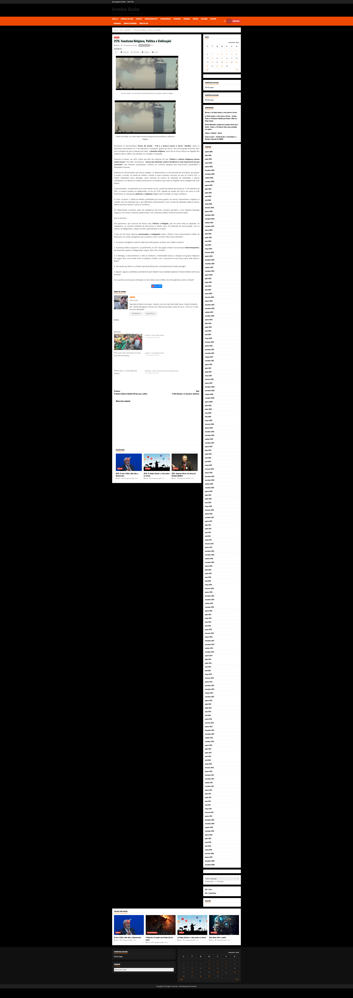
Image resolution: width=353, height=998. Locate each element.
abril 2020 (208, 416)
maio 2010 (208, 842)
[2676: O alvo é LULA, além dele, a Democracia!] (129, 462)
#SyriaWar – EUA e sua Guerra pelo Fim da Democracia (162, 371)
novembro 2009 (210, 865)
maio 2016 (208, 577)
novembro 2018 (209, 480)
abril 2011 (208, 805)
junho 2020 (208, 409)
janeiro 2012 (208, 771)
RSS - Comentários (210, 893)
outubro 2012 (209, 738)
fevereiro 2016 (209, 588)
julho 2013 (208, 704)
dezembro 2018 (209, 476)
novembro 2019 (209, 435)
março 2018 (208, 506)
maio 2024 (208, 241)
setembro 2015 (209, 607)
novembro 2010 (209, 823)
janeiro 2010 (208, 857)
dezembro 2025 (209, 170)
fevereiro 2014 (209, 678)
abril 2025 (208, 200)
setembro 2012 (209, 741)
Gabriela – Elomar (216, 133)
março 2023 (208, 293)
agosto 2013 (208, 700)
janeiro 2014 (208, 682)
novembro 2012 (209, 734)
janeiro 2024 (209, 256)
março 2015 (208, 629)
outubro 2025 (209, 178)
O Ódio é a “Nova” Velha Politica (154, 335)
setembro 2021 (209, 360)
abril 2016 (208, 581)
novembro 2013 (209, 689)
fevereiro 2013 (209, 723)
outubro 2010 (209, 827)
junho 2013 (208, 708)
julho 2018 (208, 495)
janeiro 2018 (208, 514)
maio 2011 (208, 801)
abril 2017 (208, 536)
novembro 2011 (209, 779)
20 (212, 62)
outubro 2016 (209, 558)
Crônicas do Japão (127, 19)
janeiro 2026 (209, 166)
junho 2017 (208, 529)
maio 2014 (208, 667)
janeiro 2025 (209, 211)
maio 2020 (208, 413)
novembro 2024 (209, 219)
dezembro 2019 (209, 431)
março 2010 (208, 850)
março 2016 (208, 585)
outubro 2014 (209, 648)
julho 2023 (208, 278)
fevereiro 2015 (209, 633)
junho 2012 (208, 753)
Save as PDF (158, 286)
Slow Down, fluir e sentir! (217, 937)
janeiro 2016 (208, 592)
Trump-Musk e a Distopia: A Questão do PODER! (220, 138)
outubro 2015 (209, 603)
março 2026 (208, 163)
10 (231, 54)
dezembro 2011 (209, 775)
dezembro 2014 (209, 641)
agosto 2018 (208, 491)
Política (195, 19)
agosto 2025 (208, 185)
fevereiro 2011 (209, 812)
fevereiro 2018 (209, 510)
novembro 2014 (209, 644)
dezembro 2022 (209, 305)
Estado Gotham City (151, 19)
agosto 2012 (208, 745)
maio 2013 (208, 711)
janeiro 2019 (208, 473)
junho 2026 (208, 159)
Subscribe (236, 21)
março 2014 (208, 674)
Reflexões (204, 19)
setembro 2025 (209, 181)
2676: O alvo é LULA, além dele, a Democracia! (127, 474)
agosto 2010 (208, 835)
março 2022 (208, 338)
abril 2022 (208, 334)
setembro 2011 (209, 786)
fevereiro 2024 (209, 252)
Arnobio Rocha (125, 9)
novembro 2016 (209, 555)
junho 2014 (208, 663)
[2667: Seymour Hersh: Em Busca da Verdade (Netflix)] (185, 462)
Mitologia (186, 19)
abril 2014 (208, 670)
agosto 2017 (208, 521)
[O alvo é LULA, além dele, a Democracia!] (129, 925)
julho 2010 (208, 838)
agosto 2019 (208, 446)
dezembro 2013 (209, 685)
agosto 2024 (208, 230)
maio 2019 (208, 458)
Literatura (177, 19)
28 (217, 66)
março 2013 (208, 719)
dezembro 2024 (209, 215)
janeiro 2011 (208, 816)
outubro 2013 (209, 693)
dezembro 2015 (209, 596)
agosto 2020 (209, 402)
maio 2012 (208, 756)
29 (222, 66)
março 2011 (208, 809)
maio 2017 (208, 532)
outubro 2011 (209, 782)
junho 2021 (208, 372)
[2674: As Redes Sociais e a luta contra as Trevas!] (157, 462)
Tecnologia (117, 23)
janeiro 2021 (208, 383)
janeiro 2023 (209, 301)
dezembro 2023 (209, 260)
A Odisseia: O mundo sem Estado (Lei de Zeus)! (159, 938)
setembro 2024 (209, 226)
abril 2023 (208, 290)
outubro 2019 (209, 439)
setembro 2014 (209, 652)
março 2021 (208, 375)
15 (222, 58)
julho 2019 (208, 450)
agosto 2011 (208, 790)
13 (212, 58)
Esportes (139, 19)
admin (118, 45)
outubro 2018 (209, 484)
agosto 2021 (208, 364)
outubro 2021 (209, 357)
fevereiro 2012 (209, 767)
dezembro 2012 (209, 730)
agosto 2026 (209, 151)
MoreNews (183, 986)
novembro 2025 (209, 174)
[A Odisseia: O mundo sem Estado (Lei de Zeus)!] (161, 925)
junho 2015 (208, 618)
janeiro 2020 (209, 428)
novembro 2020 (209, 390)
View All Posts (150, 314)
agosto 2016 (208, 566)
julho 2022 (208, 323)
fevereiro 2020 (209, 424)
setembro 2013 (209, 697)
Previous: (130, 392)
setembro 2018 (209, 487)
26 (207, 66)
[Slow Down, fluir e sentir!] (224, 925)
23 (227, 62)
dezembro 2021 (209, 349)
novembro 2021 (209, 353)
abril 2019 (208, 461)
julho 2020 (208, 405)
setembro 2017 (209, 517)
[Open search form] (224, 21)
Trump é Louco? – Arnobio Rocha (215, 137)
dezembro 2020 (209, 387)
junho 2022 (208, 327)
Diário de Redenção (130, 23)
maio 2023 (208, 286)
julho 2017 (208, 525)
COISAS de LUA (143, 23)
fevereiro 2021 (209, 379)
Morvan (207, 112)
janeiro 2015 (208, 637)
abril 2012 (208, 760)
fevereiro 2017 (209, 543)
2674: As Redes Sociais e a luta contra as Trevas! (157, 474)
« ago (207, 69)
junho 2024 (208, 237)
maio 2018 (208, 502)
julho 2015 (208, 614)
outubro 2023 (209, 267)
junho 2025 (208, 193)
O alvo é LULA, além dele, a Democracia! (127, 937)
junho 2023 (208, 282)
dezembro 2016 (209, 551)
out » (237, 69)
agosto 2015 (208, 611)
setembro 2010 (209, 831)
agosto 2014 (208, 655)
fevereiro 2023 (209, 297)
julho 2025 (208, 189)
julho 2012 (208, 749)
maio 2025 (208, 196)
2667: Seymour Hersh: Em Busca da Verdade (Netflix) (184, 474)
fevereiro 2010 (209, 853)
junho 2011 (208, 797)
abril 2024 (208, 245)
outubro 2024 (209, 222)
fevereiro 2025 (209, 207)
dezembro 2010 (209, 820)
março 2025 (208, 204)
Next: (185, 392)
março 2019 (208, 465)
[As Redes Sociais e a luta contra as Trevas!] (192, 925)
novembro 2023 (209, 263)
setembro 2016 (209, 562)
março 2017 (208, 540)
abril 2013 (208, 715)
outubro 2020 (209, 394)
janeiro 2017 (208, 547)
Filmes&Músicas (165, 19)
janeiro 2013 (208, 726)
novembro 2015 (209, 599)
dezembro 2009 (209, 861)
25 (236, 62)
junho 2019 (208, 454)
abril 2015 (208, 626)
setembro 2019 (209, 443)
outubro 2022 (209, 312)
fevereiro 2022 (209, 342)
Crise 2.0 (115, 19)
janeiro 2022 (209, 346)
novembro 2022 (209, 308)
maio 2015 (208, 622)
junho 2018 (208, 499)
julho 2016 (208, 570)
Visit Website (136, 314)
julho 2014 (208, 659)
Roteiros (213, 19)
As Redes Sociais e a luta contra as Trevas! (224, 112)
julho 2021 (208, 368)
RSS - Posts (208, 889)
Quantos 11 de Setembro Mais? (154, 353)
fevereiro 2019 (209, 469)
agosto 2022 (208, 319)
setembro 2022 (209, 316)
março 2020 (208, 420)
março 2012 (208, 764)
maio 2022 (208, 331)
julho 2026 (208, 155)
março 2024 (208, 249)
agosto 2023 (208, 275)
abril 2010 (208, 846)
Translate (220, 881)
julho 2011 (208, 794)
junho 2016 (208, 573)
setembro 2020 (209, 398)
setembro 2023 (209, 271)
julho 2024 (208, 234)
